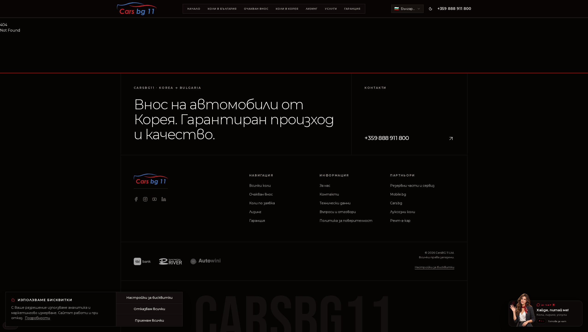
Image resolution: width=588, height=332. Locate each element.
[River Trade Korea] (170, 261)
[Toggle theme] (430, 9)
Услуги (331, 8)
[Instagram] (145, 199)
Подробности (37, 318)
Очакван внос (256, 8)
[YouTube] (154, 199)
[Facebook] (136, 199)
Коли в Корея (287, 8)
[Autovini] (205, 261)
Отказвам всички (149, 309)
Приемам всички (149, 320)
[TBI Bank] (142, 261)
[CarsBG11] (137, 8)
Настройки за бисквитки (434, 267)
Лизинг (312, 8)
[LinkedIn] (163, 199)
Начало (193, 8)
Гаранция (352, 8)
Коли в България (222, 8)
